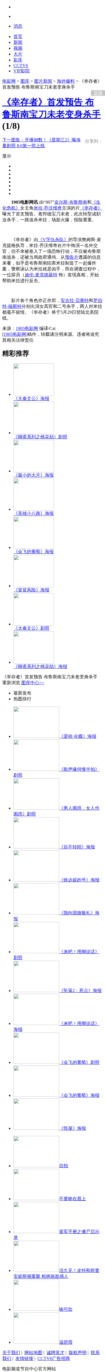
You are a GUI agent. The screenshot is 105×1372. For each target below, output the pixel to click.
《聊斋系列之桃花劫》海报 (40, 666)
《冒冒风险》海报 (31, 590)
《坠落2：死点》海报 (80, 990)
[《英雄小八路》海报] (33, 509)
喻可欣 (66, 1309)
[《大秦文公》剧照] (33, 624)
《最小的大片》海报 (33, 475)
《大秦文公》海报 (31, 398)
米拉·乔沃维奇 (48, 208)
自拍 (63, 1165)
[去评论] (96, 81)
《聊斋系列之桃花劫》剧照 (40, 436)
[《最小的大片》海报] (33, 471)
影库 (17, 60)
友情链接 (24, 1358)
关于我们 (11, 1352)
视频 (17, 48)
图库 (24, 81)
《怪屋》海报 (72, 1128)
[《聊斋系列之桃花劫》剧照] (33, 432)
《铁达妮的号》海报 (79, 880)
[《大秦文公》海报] (33, 394)
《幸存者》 (91, 208)
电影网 (9, 81)
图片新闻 (43, 81)
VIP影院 (21, 70)
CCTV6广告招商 (54, 1358)
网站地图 (33, 1352)
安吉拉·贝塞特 (74, 300)
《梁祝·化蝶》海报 (77, 736)
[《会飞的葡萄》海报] (33, 547)
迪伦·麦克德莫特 (41, 274)
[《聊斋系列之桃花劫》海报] (33, 662)
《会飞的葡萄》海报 (33, 551)
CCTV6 (20, 65)
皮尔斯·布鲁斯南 (70, 202)
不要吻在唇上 (72, 1198)
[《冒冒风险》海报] (33, 585)
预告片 (71, 257)
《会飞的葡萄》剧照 (79, 1062)
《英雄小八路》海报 (33, 513)
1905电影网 (27, 328)
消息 (17, 26)
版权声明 (78, 1352)
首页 (17, 36)
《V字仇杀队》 (53, 239)
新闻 (17, 42)
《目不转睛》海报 (77, 847)
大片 (17, 54)
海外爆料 (66, 81)
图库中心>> (32, 682)
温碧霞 (66, 1342)
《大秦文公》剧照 (31, 628)
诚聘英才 (55, 1352)
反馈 (98, 93)
